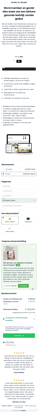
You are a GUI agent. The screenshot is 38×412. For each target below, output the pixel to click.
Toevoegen (23, 286)
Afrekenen (18, 335)
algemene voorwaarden (26, 327)
